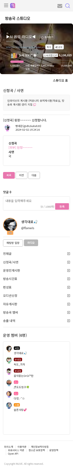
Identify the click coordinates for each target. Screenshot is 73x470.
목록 (8, 175)
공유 (59, 47)
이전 (21, 175)
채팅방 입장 (12, 243)
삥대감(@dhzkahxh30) (28, 126)
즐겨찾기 (48, 37)
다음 (34, 175)
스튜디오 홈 (60, 80)
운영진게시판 (11, 270)
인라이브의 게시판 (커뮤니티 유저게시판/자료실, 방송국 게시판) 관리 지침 (35, 102)
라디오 (31, 243)
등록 (62, 206)
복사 (49, 47)
